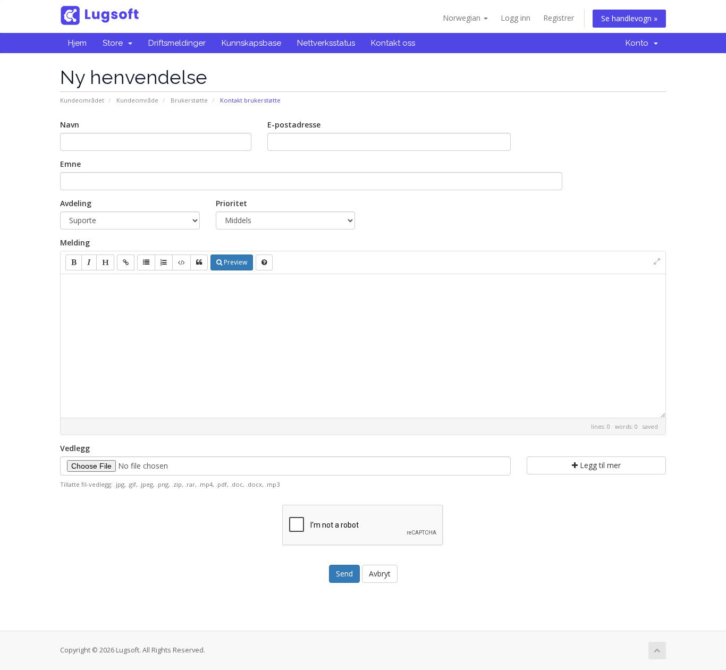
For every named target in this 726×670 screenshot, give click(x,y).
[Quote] (199, 262)
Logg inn (515, 18)
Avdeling (75, 203)
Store (115, 43)
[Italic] (89, 262)
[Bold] (73, 262)
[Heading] (105, 262)
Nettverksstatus (326, 43)
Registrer (558, 18)
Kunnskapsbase (251, 43)
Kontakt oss (393, 43)
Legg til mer (599, 465)
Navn (69, 125)
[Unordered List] (146, 262)
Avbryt (380, 574)
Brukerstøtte (189, 100)
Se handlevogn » (629, 18)
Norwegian (463, 18)
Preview (234, 262)
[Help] (264, 262)
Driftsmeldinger (177, 43)
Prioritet (231, 203)
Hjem (77, 43)
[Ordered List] (164, 262)
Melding (75, 243)
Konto (639, 43)
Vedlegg (75, 448)
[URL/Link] (125, 262)
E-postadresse (293, 125)
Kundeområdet (82, 100)
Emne (70, 164)
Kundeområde (137, 100)
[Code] (181, 262)
